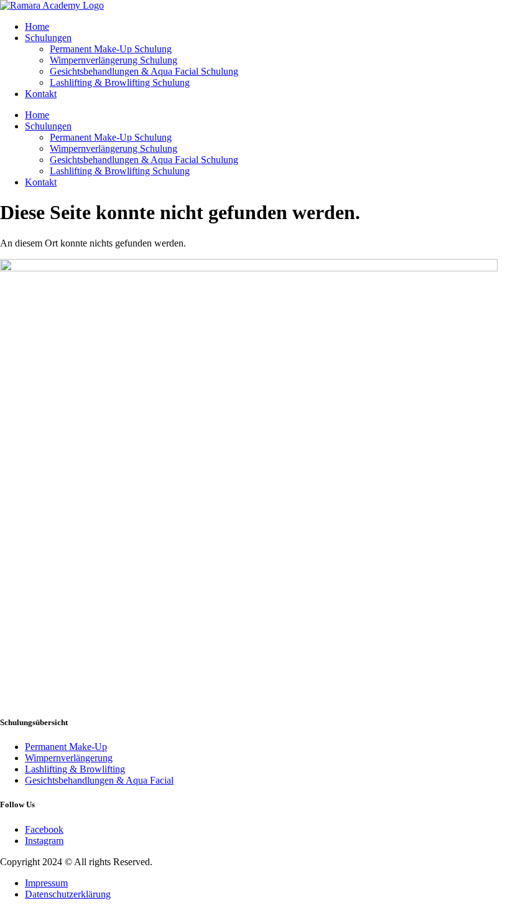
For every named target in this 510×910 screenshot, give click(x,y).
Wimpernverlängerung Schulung (113, 60)
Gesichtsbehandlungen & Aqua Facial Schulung (144, 71)
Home (37, 26)
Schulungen (48, 37)
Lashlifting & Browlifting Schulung (120, 82)
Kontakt (41, 93)
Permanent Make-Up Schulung (111, 49)
